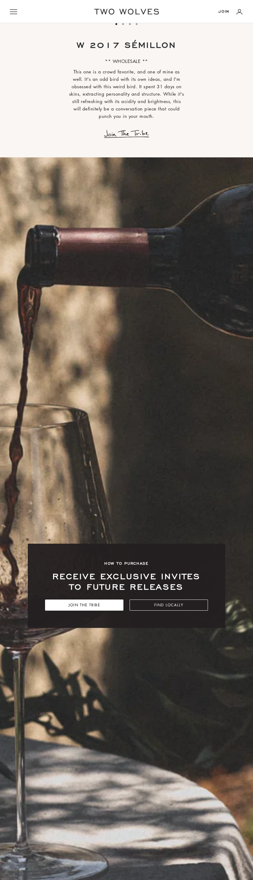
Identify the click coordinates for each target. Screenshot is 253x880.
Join (224, 11)
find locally (168, 605)
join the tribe (84, 605)
